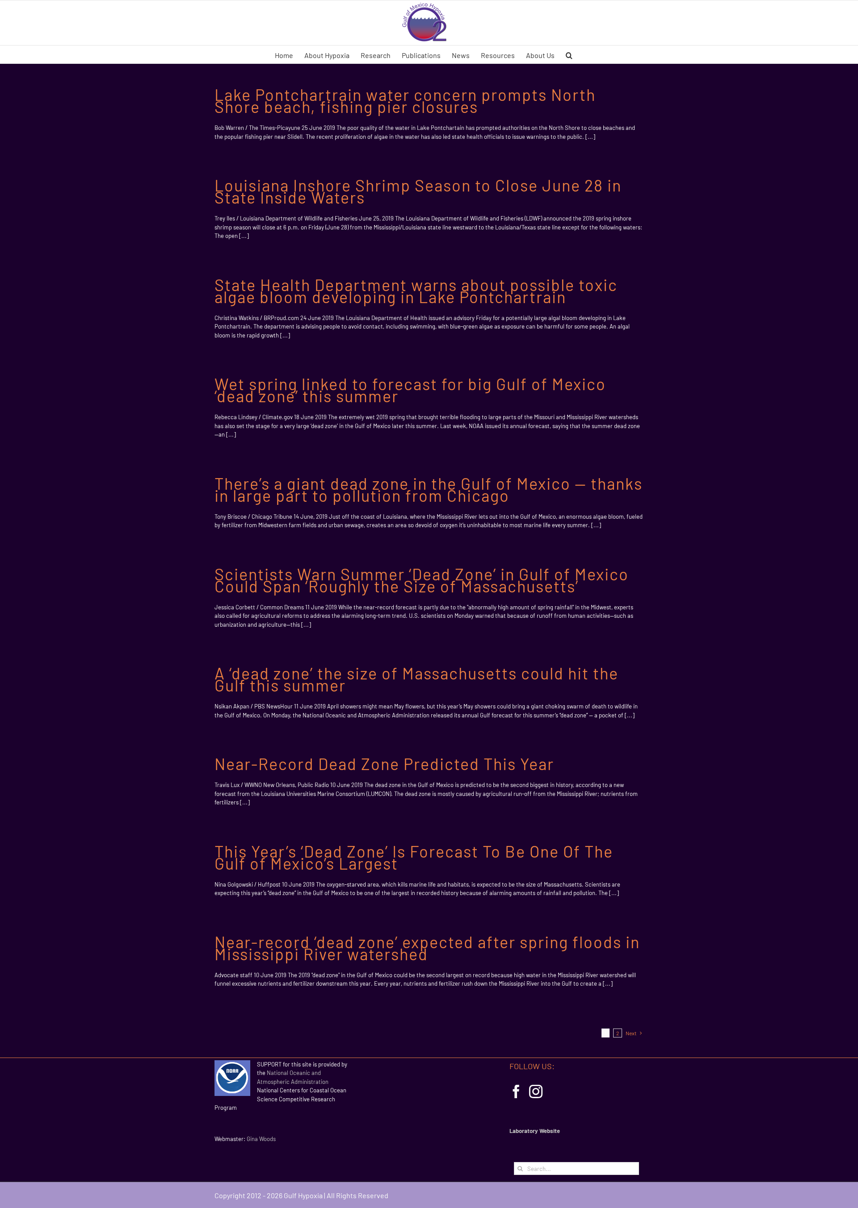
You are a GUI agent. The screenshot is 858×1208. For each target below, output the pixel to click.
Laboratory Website (534, 1130)
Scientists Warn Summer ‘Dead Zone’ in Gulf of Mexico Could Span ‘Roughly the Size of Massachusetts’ (421, 580)
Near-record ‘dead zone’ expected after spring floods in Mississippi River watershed (427, 947)
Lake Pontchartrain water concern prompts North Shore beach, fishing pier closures (405, 100)
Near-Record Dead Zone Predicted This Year (384, 763)
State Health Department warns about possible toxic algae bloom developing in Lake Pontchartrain (416, 290)
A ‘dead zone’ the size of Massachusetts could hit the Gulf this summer (416, 679)
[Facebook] (516, 1091)
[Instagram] (536, 1091)
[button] (569, 54)
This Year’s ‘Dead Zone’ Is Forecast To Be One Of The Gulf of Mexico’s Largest (413, 857)
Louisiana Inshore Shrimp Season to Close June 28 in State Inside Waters (418, 191)
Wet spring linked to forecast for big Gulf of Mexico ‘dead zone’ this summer (410, 389)
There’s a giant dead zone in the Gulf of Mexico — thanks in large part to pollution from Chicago (428, 489)
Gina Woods (261, 1138)
